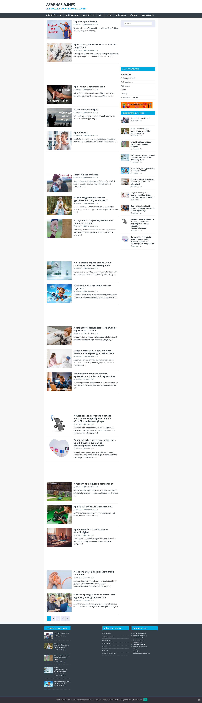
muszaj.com (137, 651)
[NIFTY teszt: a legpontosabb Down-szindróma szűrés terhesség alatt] (125, 159)
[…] (95, 31)
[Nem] (199, 700)
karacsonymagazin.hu (140, 636)
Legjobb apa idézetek (85, 21)
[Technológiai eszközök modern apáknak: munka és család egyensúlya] (125, 210)
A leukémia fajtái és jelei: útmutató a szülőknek (94, 573)
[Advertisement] (82, 75)
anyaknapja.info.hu (139, 633)
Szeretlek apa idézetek (86, 174)
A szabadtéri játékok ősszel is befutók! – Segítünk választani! (95, 329)
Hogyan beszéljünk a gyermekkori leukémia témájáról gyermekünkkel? (94, 352)
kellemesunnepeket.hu (140, 646)
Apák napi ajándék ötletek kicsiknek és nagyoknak (95, 46)
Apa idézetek (88, 15)
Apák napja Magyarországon (89, 86)
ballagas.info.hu (138, 642)
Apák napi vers (72, 15)
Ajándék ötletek (53, 15)
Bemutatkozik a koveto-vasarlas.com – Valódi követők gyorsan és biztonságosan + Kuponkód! (95, 443)
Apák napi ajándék (128, 78)
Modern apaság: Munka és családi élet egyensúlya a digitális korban (94, 596)
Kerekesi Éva (89, 25)
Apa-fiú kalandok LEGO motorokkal (93, 506)
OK (145, 700)
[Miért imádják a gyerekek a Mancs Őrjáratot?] (125, 172)
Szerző (87, 379)
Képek (109, 15)
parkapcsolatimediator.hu (141, 653)
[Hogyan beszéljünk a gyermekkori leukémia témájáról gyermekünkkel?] (125, 197)
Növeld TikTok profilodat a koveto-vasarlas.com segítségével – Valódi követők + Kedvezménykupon (93, 418)
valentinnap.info (138, 638)
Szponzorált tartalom (129, 97)
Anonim (87, 424)
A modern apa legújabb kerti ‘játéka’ (94, 483)
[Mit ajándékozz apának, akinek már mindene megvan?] (125, 146)
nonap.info (136, 649)
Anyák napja (148, 15)
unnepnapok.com (138, 640)
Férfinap (134, 15)
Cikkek (123, 90)
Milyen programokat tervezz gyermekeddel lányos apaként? (91, 199)
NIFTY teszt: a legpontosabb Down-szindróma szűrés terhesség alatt (93, 264)
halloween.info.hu (139, 644)
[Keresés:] (138, 24)
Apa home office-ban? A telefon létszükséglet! (91, 531)
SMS (100, 15)
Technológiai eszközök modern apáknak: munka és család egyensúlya (94, 375)
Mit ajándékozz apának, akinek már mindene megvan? (93, 222)
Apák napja (121, 15)
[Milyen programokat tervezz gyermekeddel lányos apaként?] (125, 133)
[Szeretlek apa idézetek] (125, 122)
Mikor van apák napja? (86, 109)
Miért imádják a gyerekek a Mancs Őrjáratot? (92, 287)
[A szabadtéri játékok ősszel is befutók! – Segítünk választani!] (125, 183)
